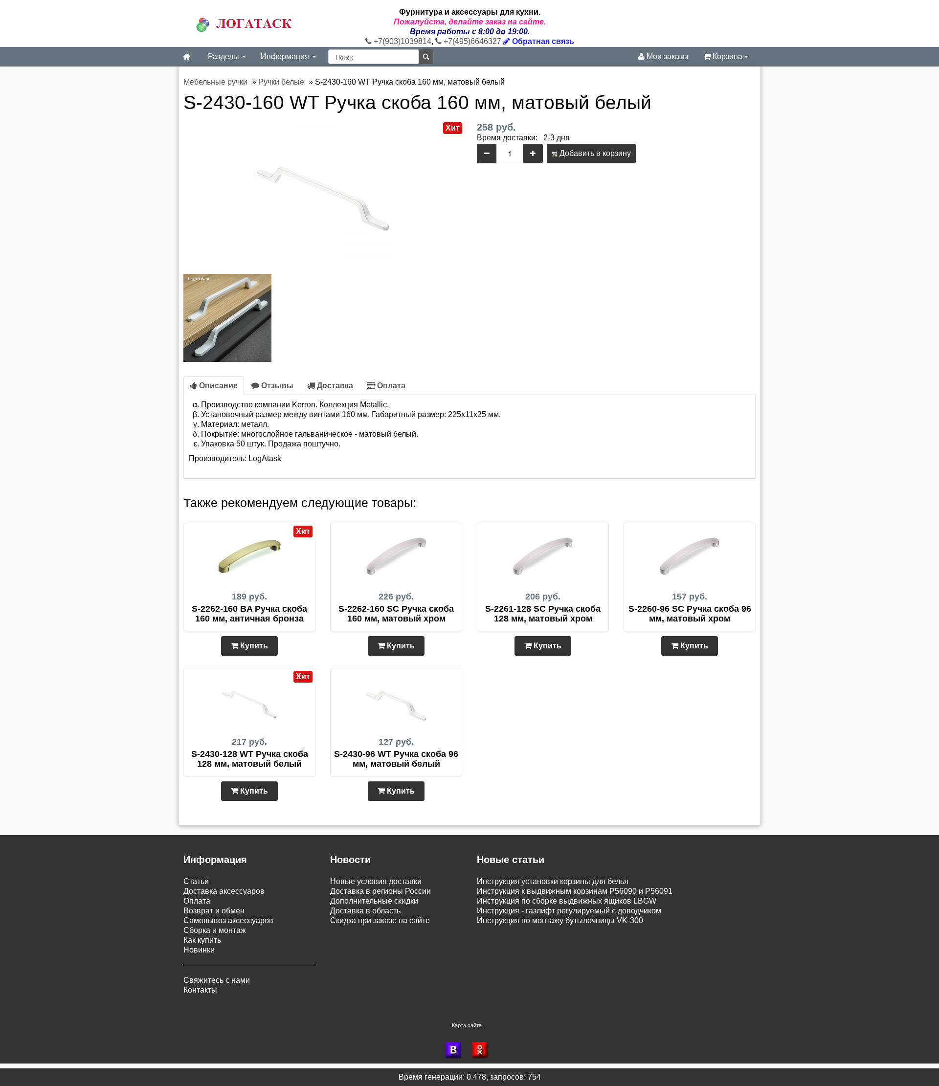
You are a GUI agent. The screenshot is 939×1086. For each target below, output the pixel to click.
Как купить (202, 940)
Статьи (196, 881)
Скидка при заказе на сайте (380, 920)
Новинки (199, 950)
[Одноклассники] (482, 1050)
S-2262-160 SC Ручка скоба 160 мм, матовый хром (396, 613)
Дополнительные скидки (374, 901)
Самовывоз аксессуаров (228, 920)
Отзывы (276, 385)
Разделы (224, 56)
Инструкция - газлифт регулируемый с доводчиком (569, 911)
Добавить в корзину (594, 153)
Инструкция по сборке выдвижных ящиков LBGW (566, 901)
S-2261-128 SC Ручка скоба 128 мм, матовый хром (543, 613)
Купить (253, 646)
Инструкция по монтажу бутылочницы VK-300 (560, 920)
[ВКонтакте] (456, 1050)
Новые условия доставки (376, 881)
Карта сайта (467, 1025)
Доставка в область (365, 911)
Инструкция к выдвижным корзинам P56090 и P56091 (574, 891)
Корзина (727, 56)
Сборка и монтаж (214, 930)
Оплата (390, 385)
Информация (286, 56)
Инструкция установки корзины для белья (552, 881)
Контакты (200, 990)
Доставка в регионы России (380, 891)
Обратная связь (542, 41)
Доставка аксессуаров (224, 891)
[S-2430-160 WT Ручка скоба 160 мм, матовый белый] (322, 195)
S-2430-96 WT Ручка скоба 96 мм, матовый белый (396, 759)
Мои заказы (667, 56)
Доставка (334, 385)
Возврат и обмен (214, 911)
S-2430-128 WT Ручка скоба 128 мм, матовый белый (249, 759)
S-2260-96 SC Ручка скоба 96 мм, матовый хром (689, 613)
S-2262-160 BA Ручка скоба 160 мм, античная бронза (249, 613)
